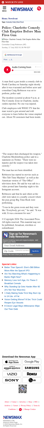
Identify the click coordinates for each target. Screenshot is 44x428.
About (7, 402)
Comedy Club (10, 22)
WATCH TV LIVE (14, 2)
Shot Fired (20, 22)
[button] (39, 8)
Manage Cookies (30, 409)
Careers (15, 405)
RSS (36, 402)
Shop (30, 402)
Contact (14, 402)
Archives (7, 405)
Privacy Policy (26, 405)
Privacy (5, 254)
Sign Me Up (35, 251)
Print (5, 60)
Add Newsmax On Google (14, 55)
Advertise (22, 402)
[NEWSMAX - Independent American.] (22, 9)
